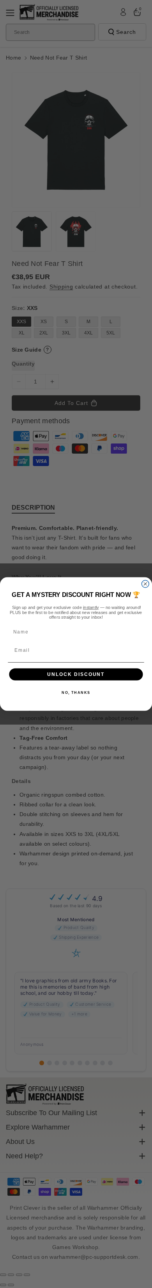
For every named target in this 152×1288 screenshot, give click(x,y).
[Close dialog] (145, 584)
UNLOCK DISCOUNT (75, 674)
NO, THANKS (76, 693)
